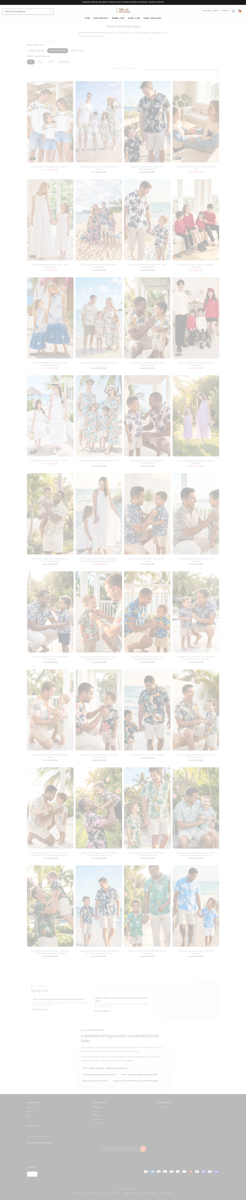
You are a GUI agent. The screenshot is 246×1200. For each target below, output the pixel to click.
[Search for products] (51, 11)
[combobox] (28, 11)
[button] (239, 10)
